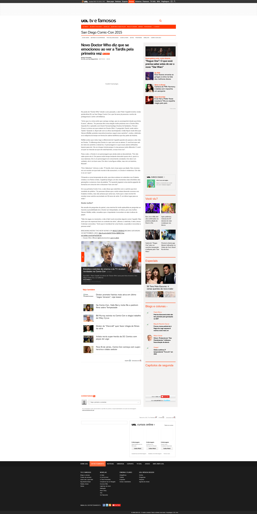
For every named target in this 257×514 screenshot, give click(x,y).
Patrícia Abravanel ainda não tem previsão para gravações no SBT (163, 317)
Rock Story (103, 490)
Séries (140, 26)
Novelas (106, 26)
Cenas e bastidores (125, 482)
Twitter (107, 505)
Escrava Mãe (104, 484)
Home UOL (84, 464)
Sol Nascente (104, 495)
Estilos (141, 475)
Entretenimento (97, 464)
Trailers (122, 477)
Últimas (85, 26)
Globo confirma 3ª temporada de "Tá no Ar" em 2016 (163, 352)
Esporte (125, 1)
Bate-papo (110, 1)
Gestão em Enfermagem (155, 453)
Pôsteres (138, 37)
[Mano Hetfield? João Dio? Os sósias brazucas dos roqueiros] (172, 297)
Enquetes (122, 479)
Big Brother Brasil (85, 482)
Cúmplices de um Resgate (107, 482)
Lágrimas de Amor (105, 486)
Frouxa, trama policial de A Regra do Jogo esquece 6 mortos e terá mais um (162, 328)
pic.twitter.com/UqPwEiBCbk (91, 235)
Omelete (146, 37)
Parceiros (147, 26)
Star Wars (85, 37)
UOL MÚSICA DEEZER (146, 472)
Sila (101, 493)
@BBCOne (120, 233)
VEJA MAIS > (87, 279)
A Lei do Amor (104, 477)
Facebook (104, 505)
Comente (107, 54)
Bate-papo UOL (158, 464)
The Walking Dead (112, 37)
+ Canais (156, 26)
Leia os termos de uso (88, 410)
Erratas (160, 417)
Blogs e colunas (95, 26)
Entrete (131, 1)
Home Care (167, 453)
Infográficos (123, 475)
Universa (138, 1)
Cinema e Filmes (126, 472)
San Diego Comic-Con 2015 (101, 32)
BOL (158, 1)
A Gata (102, 475)
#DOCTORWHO (118, 231)
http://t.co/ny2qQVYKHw (107, 233)
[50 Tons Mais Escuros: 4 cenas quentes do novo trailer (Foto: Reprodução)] (160, 297)
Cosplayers (124, 37)
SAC (103, 1)
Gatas (132, 37)
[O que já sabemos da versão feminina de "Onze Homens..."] (154, 297)
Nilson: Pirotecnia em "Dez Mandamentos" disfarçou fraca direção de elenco (163, 340)
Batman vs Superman (98, 37)
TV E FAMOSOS (85, 472)
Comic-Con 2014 (156, 37)
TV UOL (153, 1)
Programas (142, 477)
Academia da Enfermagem (139, 453)
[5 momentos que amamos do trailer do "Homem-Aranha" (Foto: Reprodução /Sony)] (148, 297)
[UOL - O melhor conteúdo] (84, 2)
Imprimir (127, 360)
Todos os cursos (168, 425)
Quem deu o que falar (118, 26)
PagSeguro (165, 1)
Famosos (146, 1)
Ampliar (135, 243)
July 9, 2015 (114, 238)
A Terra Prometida (105, 479)
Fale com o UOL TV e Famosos (147, 417)
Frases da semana (85, 477)
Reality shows (132, 26)
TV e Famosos (102, 20)
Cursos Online (157, 177)
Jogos (147, 464)
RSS (110, 505)
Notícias (118, 1)
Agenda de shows (144, 482)
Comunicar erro (135, 360)
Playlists (141, 479)
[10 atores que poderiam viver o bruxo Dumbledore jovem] (166, 297)
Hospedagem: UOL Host (172, 512)
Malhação (103, 488)
